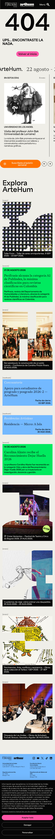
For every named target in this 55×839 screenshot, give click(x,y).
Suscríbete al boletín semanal (22, 164)
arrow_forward (50, 163)
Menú (42, 4)
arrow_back (44, 163)
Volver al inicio (27, 53)
